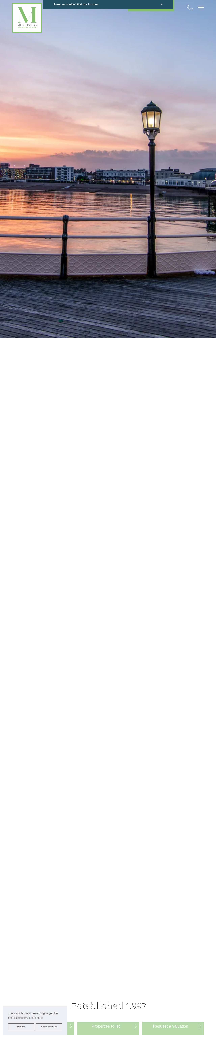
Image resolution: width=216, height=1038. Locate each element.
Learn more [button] (36, 1017)
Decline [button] (21, 1026)
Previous (3, 519)
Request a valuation (170, 1026)
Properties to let (106, 1026)
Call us (190, 7)
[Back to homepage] (27, 18)
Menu (201, 7)
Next (212, 519)
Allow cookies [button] (49, 1026)
